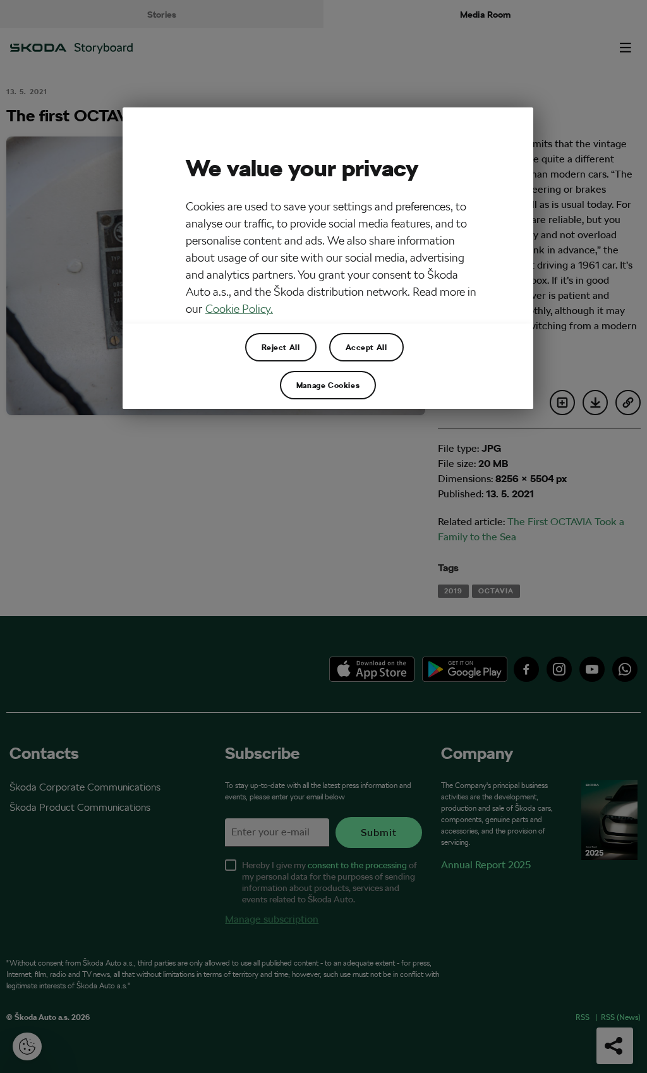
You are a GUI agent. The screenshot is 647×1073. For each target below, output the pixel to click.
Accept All (366, 347)
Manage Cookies (328, 385)
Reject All (281, 347)
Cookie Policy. (239, 308)
